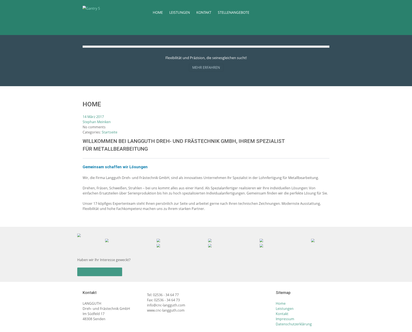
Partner (198, 208)
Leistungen (285, 308)
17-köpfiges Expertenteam (114, 203)
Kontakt (282, 313)
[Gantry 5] (99, 8)
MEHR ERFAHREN (206, 67)
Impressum (285, 319)
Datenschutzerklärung (294, 324)
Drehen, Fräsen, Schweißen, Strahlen (112, 188)
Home (281, 303)
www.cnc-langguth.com (166, 310)
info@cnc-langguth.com (166, 305)
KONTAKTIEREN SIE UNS (100, 271)
